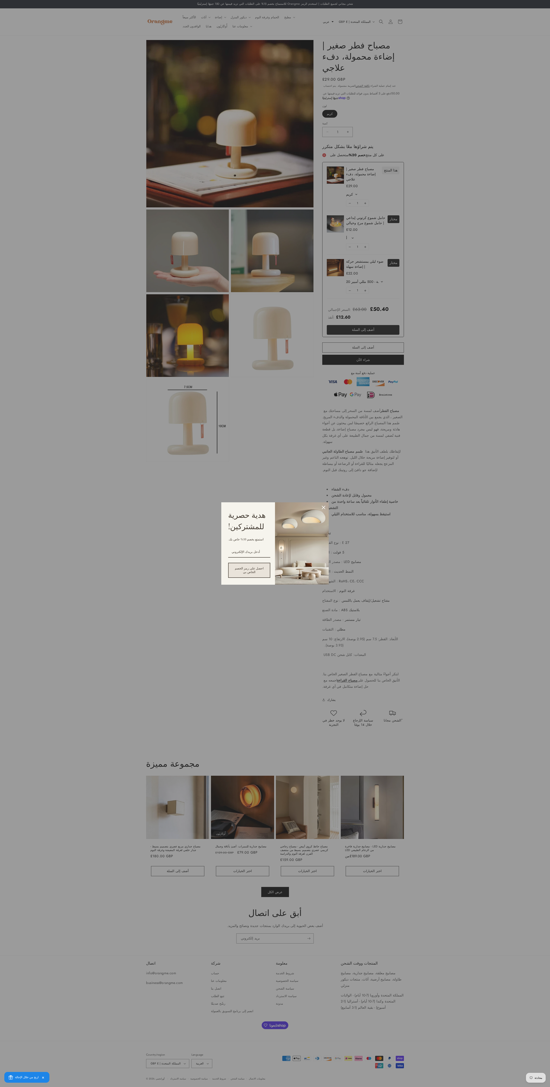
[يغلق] (323, 507)
